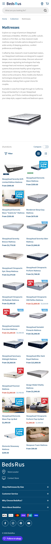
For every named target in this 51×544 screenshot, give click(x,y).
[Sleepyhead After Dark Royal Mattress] (37, 345)
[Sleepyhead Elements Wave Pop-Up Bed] (13, 405)
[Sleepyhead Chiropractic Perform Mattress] (37, 256)
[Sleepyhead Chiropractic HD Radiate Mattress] (13, 286)
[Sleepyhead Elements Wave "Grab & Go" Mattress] (13, 198)
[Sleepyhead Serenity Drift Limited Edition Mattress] (13, 168)
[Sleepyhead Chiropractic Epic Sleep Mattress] (13, 257)
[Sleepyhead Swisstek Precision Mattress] (13, 315)
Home (4, 19)
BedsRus (11, 533)
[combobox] (25, 10)
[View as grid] (38, 153)
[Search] (45, 10)
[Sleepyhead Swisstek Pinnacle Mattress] (37, 316)
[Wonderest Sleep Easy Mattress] (37, 198)
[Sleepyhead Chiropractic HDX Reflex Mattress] (37, 286)
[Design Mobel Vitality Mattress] (37, 374)
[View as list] (46, 153)
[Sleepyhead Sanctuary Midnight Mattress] (13, 345)
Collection (14, 19)
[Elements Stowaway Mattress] (13, 435)
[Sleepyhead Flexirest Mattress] (13, 375)
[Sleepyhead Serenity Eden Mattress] (37, 227)
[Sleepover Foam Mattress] (37, 434)
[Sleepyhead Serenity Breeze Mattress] (13, 227)
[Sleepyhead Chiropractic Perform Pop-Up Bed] (37, 405)
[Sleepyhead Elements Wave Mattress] (37, 167)
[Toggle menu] (3, 3)
